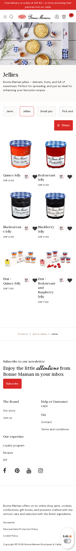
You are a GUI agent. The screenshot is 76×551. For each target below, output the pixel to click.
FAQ (43, 415)
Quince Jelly (11, 175)
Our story (9, 410)
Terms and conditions (55, 429)
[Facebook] (8, 470)
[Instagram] (43, 470)
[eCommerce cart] (64, 17)
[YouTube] (32, 470)
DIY (5, 460)
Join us (7, 417)
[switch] (67, 541)
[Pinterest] (20, 470)
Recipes (8, 452)
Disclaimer (9, 522)
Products (23, 334)
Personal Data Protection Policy (20, 529)
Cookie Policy (10, 535)
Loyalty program (13, 445)
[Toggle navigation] (5, 17)
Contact (46, 422)
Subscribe (12, 383)
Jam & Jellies (39, 334)
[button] (11, 16)
